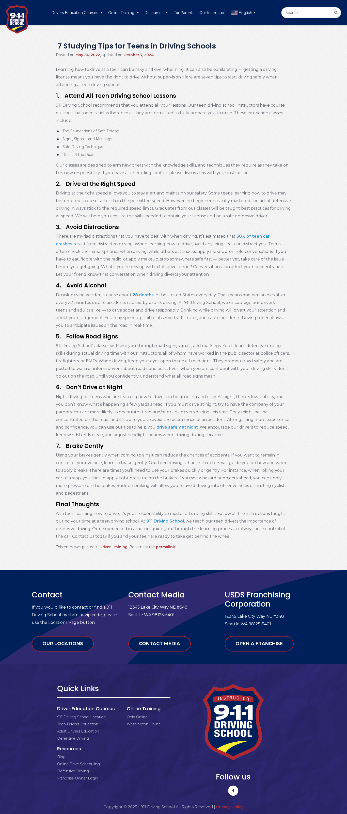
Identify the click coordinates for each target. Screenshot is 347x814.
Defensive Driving (73, 738)
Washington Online (144, 724)
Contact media (159, 643)
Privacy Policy (230, 806)
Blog (61, 757)
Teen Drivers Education (77, 724)
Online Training (121, 12)
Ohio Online (137, 717)
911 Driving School (165, 521)
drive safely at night (177, 427)
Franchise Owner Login (77, 778)
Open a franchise (259, 643)
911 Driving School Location (81, 717)
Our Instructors (212, 12)
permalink (165, 547)
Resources (154, 12)
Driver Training (114, 547)
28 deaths (143, 294)
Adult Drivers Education (78, 731)
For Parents (184, 12)
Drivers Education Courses (74, 12)
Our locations (62, 643)
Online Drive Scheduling (78, 764)
